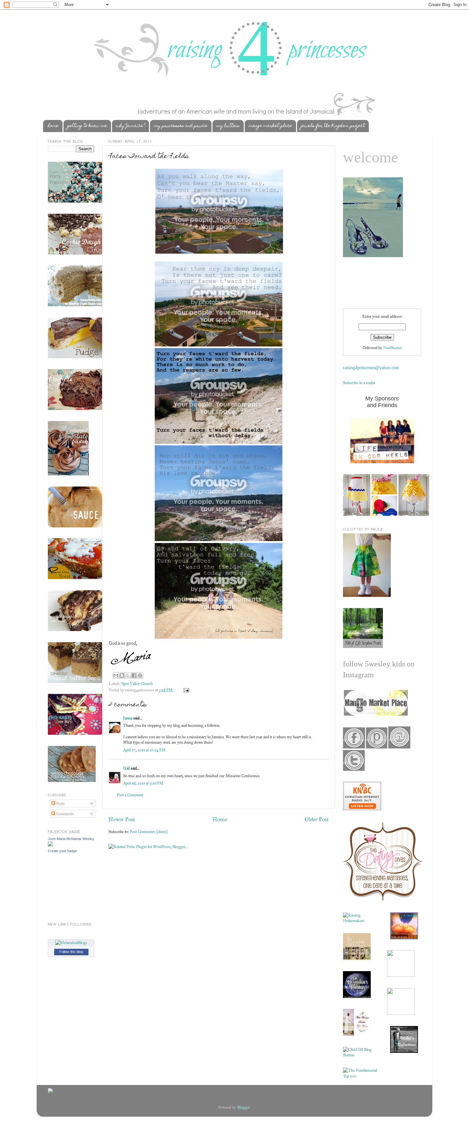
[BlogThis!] (122, 675)
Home (219, 819)
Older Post (317, 819)
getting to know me (87, 126)
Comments (64, 813)
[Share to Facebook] (134, 675)
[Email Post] (185, 690)
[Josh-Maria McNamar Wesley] (50, 845)
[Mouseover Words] (375, 714)
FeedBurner (392, 347)
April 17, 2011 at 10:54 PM (144, 749)
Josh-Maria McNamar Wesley (71, 839)
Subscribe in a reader (359, 382)
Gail (126, 768)
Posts (60, 803)
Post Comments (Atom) (149, 831)
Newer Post (121, 819)
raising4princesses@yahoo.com (371, 367)
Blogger (243, 1107)
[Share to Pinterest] (140, 675)
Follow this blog (71, 952)
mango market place (270, 126)
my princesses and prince (180, 126)
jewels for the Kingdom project (333, 126)
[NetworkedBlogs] (71, 942)
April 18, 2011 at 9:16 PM (143, 783)
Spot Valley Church (137, 683)
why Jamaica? (130, 126)
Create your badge (62, 851)
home (53, 126)
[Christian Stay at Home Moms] (360, 1054)
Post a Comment (130, 794)
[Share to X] (128, 675)
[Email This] (116, 675)
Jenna (127, 718)
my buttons (228, 126)
